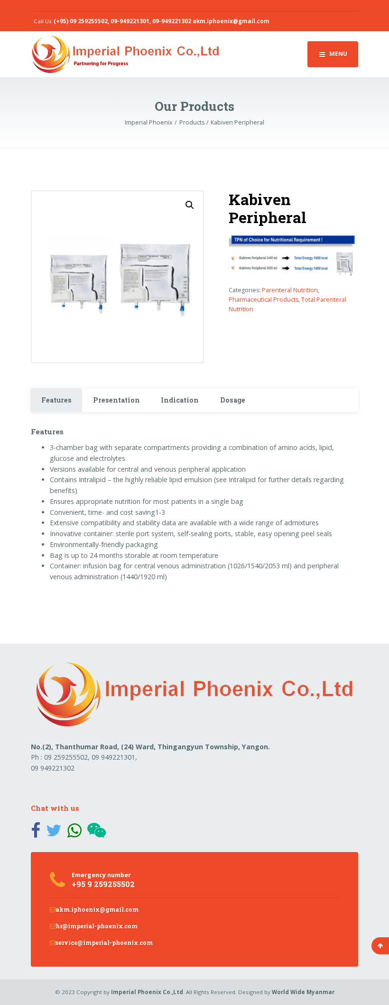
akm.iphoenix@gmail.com (231, 21)
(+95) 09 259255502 (81, 21)
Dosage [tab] (232, 399)
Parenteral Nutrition (290, 290)
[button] (189, 205)
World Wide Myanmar (303, 992)
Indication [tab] (180, 399)
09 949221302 (52, 767)
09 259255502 (66, 757)
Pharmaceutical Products (263, 300)
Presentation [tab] (116, 399)
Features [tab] (56, 399)
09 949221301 (113, 757)
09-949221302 (171, 21)
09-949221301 (130, 21)
